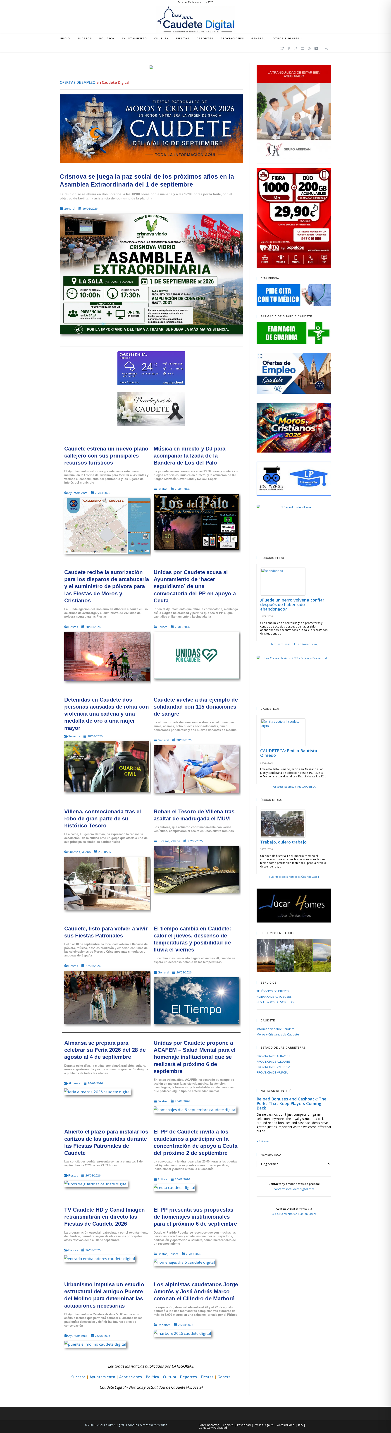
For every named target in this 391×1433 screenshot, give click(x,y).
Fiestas (162, 489)
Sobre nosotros (209, 1425)
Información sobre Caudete (275, 1029)
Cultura (169, 1376)
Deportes (164, 1325)
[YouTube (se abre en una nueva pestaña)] (302, 48)
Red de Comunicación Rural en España (294, 1213)
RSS (300, 1425)
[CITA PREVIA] (294, 295)
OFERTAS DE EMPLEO (77, 82)
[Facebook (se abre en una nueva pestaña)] (289, 48)
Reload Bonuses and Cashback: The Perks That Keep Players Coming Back (292, 1103)
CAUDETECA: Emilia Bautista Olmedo (288, 753)
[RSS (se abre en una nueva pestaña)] (309, 48)
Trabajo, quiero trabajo (283, 842)
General (69, 208)
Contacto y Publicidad (213, 1428)
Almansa (74, 1083)
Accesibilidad (285, 1425)
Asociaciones (130, 1376)
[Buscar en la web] (326, 48)
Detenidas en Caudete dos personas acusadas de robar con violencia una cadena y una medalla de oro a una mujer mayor (106, 714)
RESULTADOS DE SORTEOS (275, 1002)
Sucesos (74, 736)
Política (162, 627)
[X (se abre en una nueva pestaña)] (282, 48)
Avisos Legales (264, 1425)
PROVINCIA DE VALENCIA (273, 1067)
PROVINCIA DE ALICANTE (273, 1061)
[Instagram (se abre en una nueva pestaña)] (295, 48)
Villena (86, 852)
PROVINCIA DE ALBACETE (274, 1056)
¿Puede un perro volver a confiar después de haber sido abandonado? (292, 604)
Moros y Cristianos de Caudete (278, 1034)
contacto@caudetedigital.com (294, 1189)
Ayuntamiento (78, 493)
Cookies (228, 1425)
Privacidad (244, 1425)
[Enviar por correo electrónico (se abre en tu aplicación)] (316, 48)
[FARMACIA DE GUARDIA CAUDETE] (294, 333)
